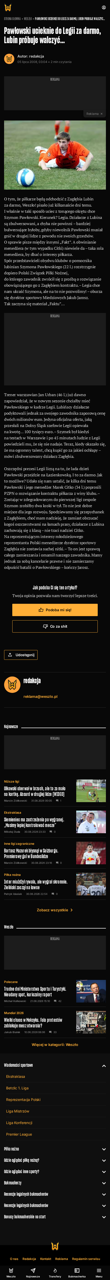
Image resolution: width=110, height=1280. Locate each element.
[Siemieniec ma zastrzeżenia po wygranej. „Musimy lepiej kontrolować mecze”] (55, 821)
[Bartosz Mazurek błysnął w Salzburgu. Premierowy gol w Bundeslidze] (55, 853)
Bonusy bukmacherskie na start (25, 1217)
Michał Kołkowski (15, 1001)
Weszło (28, 18)
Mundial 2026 (14, 1013)
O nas (14, 1259)
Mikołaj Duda (12, 831)
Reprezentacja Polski (23, 1099)
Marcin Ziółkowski (15, 800)
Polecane (11, 982)
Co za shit (59, 626)
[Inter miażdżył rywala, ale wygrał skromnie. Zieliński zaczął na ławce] (55, 884)
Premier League (19, 1134)
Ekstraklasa (12, 812)
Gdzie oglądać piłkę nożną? (21, 1160)
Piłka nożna (12, 875)
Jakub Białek (12, 1032)
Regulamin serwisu (86, 1259)
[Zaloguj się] (104, 7)
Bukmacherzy (12, 1183)
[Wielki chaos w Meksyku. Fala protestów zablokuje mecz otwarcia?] (55, 1022)
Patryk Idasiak (13, 893)
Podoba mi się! (59, 610)
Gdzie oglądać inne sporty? (21, 1171)
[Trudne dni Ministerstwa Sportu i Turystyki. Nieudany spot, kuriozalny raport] (55, 991)
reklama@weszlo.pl (41, 696)
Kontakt (45, 1259)
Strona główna (12, 18)
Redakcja (29, 1259)
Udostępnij (25, 655)
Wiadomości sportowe (18, 1065)
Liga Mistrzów (17, 1111)
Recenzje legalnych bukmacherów (26, 1194)
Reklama (61, 1259)
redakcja (36, 56)
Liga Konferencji (19, 1122)
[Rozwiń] (102, 1065)
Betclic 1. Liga (17, 1088)
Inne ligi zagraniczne (19, 844)
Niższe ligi (11, 781)
